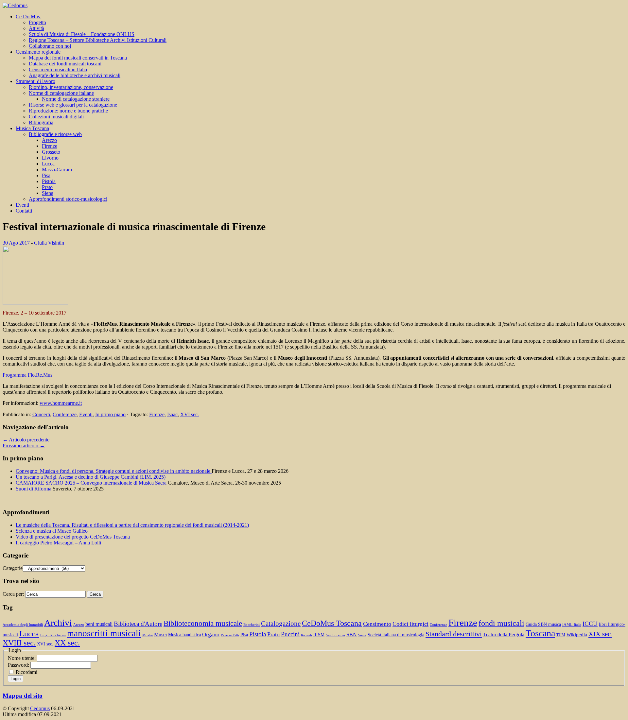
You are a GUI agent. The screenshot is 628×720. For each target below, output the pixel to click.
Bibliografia (41, 122)
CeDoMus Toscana (332, 623)
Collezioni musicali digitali (56, 116)
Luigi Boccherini (53, 635)
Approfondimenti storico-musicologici (68, 199)
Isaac (172, 414)
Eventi (22, 205)
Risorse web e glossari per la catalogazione (73, 105)
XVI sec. (189, 414)
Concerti (41, 414)
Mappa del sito (23, 695)
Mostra (147, 635)
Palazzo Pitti (230, 635)
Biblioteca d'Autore (138, 623)
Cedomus (40, 708)
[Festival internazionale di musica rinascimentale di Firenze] (35, 303)
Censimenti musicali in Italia (58, 69)
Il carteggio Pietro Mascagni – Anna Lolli (58, 542)
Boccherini (251, 624)
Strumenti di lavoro (35, 81)
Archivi (58, 623)
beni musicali (99, 624)
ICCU (590, 623)
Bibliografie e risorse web (55, 134)
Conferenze (65, 414)
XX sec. (67, 643)
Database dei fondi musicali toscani (65, 63)
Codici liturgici (410, 624)
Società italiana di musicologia (396, 634)
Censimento (377, 624)
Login (15, 678)
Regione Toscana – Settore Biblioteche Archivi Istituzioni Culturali (97, 40)
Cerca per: (13, 594)
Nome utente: (22, 658)
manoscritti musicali (104, 633)
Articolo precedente (26, 439)
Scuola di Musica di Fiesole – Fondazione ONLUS (81, 34)
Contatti (24, 211)
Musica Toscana (32, 128)
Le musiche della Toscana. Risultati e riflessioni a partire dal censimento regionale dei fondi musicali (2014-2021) (132, 525)
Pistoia (49, 181)
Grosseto (51, 152)
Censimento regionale (38, 52)
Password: (19, 665)
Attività (36, 28)
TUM (560, 635)
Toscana (540, 633)
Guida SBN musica (543, 624)
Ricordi (306, 635)
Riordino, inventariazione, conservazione (71, 87)
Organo (210, 634)
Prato (47, 187)
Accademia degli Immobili (23, 624)
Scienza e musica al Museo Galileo (52, 531)
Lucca (48, 163)
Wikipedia (577, 634)
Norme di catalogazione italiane (61, 93)
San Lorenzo (335, 635)
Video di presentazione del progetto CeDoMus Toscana (73, 537)
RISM (318, 634)
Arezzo (49, 140)
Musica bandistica (184, 634)
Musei (160, 634)
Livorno (50, 158)
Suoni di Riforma (34, 488)
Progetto (37, 22)
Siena (47, 193)
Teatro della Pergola (503, 634)
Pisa (46, 175)
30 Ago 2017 (16, 243)
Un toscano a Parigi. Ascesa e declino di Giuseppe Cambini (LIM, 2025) (91, 477)
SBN (351, 634)
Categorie (13, 568)
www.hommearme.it (61, 403)
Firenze (49, 146)
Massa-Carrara (57, 169)
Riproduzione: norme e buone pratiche (68, 110)
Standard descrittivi (454, 634)
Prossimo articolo (24, 445)
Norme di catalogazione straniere (76, 99)
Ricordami (26, 672)
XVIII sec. (19, 643)
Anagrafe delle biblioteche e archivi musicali (74, 75)
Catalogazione (281, 623)
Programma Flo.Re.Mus (27, 375)
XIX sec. (600, 634)
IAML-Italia (571, 624)
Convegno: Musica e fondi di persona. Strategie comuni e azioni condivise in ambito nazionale (114, 471)
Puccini (290, 634)
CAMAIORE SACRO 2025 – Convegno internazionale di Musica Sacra (92, 483)
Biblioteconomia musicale (203, 623)
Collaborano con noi (50, 46)
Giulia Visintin (49, 243)
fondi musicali (501, 623)
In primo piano (110, 414)
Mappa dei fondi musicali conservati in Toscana (78, 57)
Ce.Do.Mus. (28, 16)
